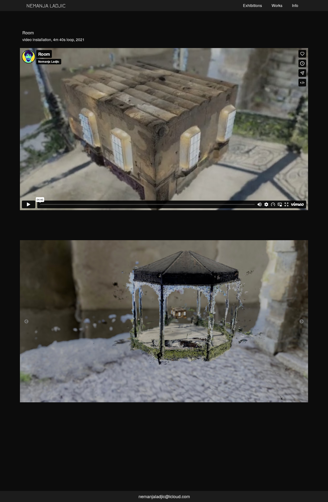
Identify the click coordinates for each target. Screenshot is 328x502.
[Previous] (26, 321)
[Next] (301, 321)
